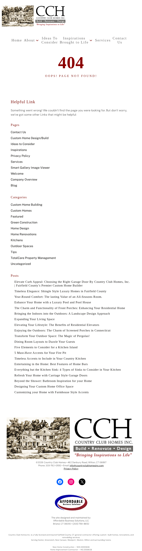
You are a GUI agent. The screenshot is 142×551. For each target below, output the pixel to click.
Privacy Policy (20, 156)
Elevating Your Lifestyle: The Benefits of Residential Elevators (56, 324)
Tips (14, 252)
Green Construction (24, 222)
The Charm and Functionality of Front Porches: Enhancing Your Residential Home (69, 308)
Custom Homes (21, 210)
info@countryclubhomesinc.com (87, 465)
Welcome (17, 173)
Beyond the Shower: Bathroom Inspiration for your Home (53, 381)
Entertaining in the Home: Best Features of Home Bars (51, 364)
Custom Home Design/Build (30, 138)
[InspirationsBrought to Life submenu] (90, 40)
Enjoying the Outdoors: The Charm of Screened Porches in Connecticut (62, 330)
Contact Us (18, 132)
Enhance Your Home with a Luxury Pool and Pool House (52, 302)
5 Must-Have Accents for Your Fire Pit (40, 352)
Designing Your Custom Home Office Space (44, 386)
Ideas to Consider (23, 144)
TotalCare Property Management (33, 258)
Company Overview (24, 179)
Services (17, 162)
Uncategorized (21, 264)
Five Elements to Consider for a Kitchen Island (46, 347)
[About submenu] (37, 40)
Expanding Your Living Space (34, 319)
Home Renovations (23, 234)
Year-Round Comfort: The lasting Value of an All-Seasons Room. (58, 296)
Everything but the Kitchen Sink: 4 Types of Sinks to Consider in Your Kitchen (67, 369)
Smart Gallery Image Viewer (30, 167)
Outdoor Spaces (22, 246)
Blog (14, 185)
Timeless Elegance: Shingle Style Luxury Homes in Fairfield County (60, 291)
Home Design (20, 228)
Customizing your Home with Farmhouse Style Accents (51, 392)
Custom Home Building (26, 204)
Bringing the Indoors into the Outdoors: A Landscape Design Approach (62, 313)
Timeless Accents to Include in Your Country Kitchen (50, 358)
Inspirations (19, 150)
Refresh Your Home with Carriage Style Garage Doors (50, 375)
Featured (17, 216)
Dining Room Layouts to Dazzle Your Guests (44, 341)
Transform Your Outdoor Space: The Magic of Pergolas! (52, 336)
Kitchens (17, 240)
